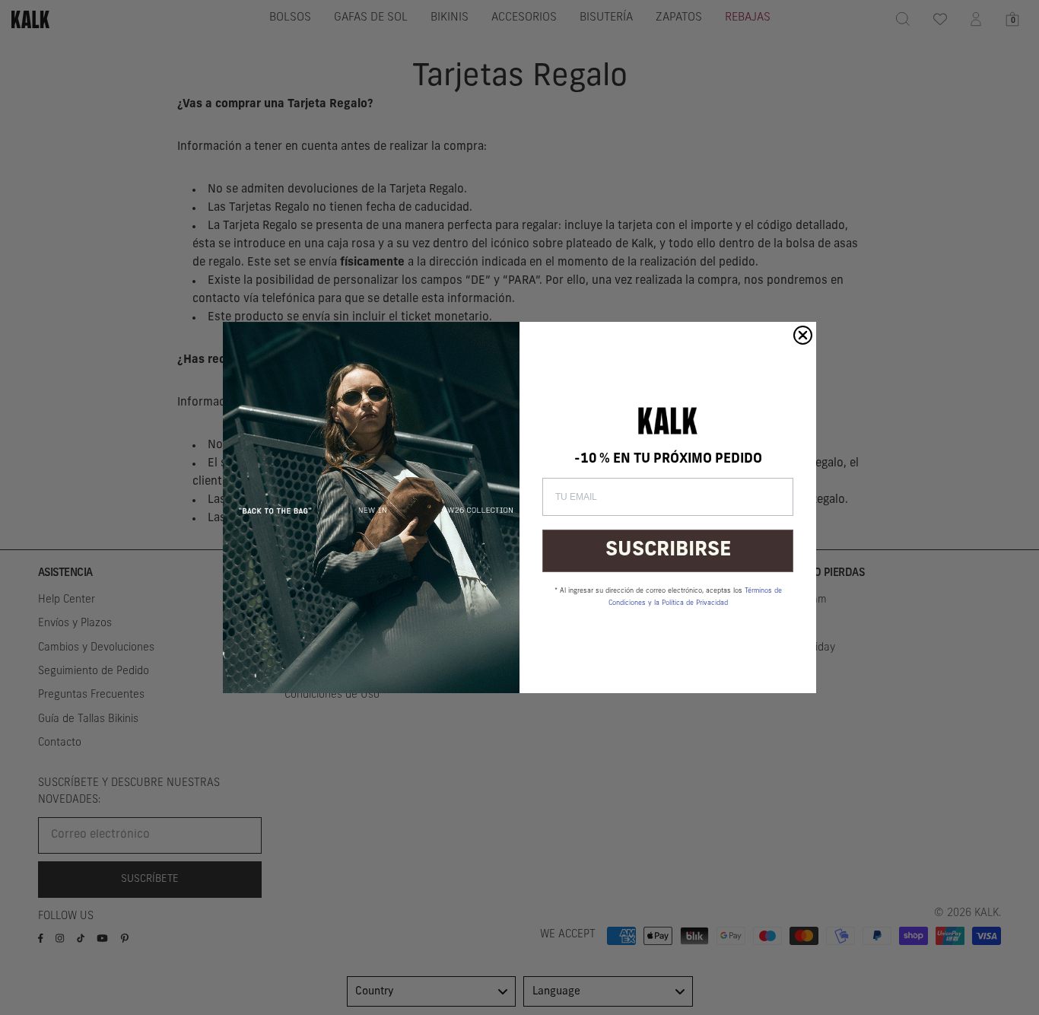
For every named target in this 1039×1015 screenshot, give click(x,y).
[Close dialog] (803, 335)
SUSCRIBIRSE (668, 550)
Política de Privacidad (695, 603)
